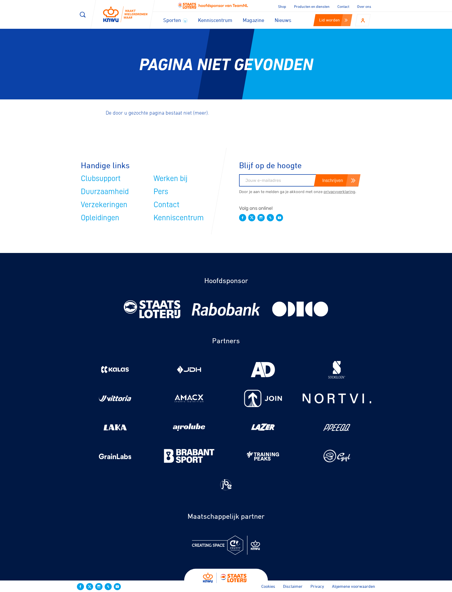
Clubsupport (101, 178)
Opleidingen (100, 218)
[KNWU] (125, 14)
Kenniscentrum (215, 20)
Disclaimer (293, 586)
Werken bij (171, 178)
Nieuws (283, 20)
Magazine (253, 20)
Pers (161, 191)
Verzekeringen (104, 204)
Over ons (364, 6)
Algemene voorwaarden (353, 586)
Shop (282, 6)
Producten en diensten (312, 6)
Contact (343, 6)
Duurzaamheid (105, 191)
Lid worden (329, 20)
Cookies (268, 586)
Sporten (172, 20)
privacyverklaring (339, 191)
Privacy (317, 586)
